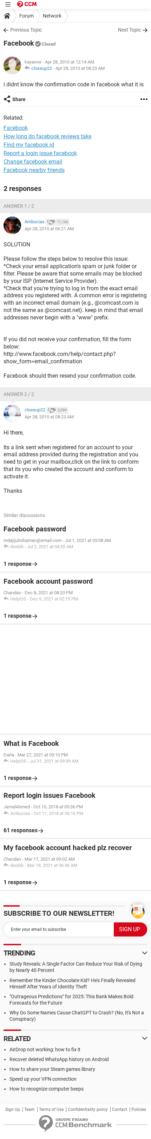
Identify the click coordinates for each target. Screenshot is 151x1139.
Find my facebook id (29, 144)
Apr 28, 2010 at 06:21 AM (49, 228)
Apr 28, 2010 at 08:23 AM (80, 68)
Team (29, 1109)
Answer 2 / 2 (19, 394)
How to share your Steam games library (52, 1069)
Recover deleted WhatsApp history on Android (59, 1059)
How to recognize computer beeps (46, 1089)
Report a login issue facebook (40, 153)
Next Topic (129, 30)
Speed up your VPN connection (43, 1079)
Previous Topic (26, 30)
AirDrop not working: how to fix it (44, 1049)
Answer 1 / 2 (19, 206)
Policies (138, 1109)
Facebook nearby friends (34, 170)
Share (19, 99)
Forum (26, 16)
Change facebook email (33, 161)
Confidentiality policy (88, 1109)
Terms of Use (51, 1109)
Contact (119, 1109)
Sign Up (12, 1109)
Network (52, 16)
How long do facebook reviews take (47, 136)
